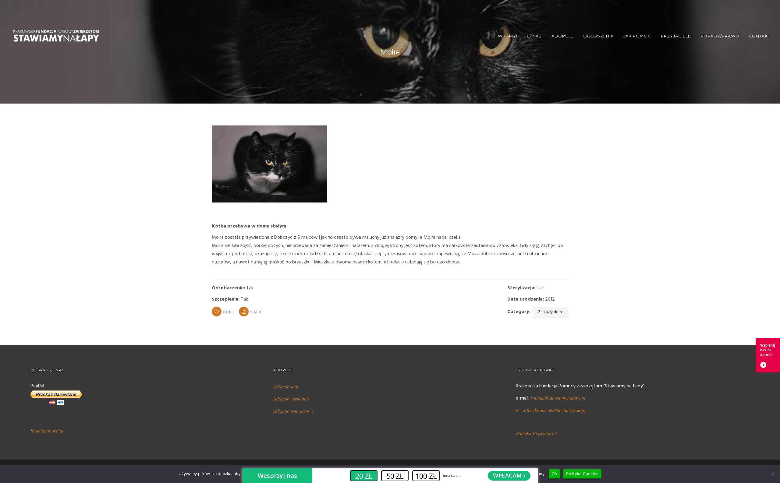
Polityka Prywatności (536, 433)
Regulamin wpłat (46, 430)
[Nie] (772, 474)
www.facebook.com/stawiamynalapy (551, 410)
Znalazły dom (550, 312)
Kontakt (759, 35)
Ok (554, 473)
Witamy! (507, 35)
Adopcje (562, 35)
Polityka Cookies (582, 473)
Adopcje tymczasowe (293, 410)
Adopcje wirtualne (291, 398)
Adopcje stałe (286, 386)
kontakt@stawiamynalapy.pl (557, 397)
